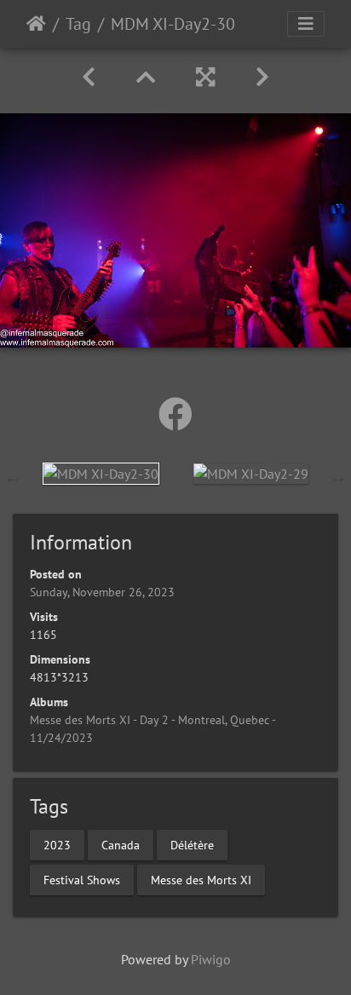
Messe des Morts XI (201, 879)
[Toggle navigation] (306, 24)
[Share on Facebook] (175, 414)
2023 (57, 844)
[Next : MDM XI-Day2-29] (262, 77)
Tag (78, 24)
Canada (120, 844)
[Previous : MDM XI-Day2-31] (88, 77)
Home (36, 24)
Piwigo (211, 959)
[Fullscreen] (205, 77)
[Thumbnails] (146, 77)
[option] (101, 473)
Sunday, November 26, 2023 (102, 592)
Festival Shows (81, 879)
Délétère (192, 844)
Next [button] (338, 477)
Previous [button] (12, 477)
